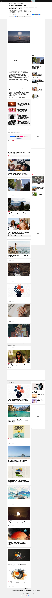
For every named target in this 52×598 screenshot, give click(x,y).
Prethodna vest (12, 129)
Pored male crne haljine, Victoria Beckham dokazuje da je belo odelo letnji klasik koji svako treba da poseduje (18, 345)
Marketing (14, 593)
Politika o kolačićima (29, 593)
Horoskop (18, 132)
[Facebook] (21, 595)
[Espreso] (19, 592)
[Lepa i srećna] (26, 592)
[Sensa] (32, 592)
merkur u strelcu (13, 132)
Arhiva (38, 593)
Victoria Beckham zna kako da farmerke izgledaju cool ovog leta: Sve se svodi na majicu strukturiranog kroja (18, 343)
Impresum (17, 593)
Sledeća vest (26, 129)
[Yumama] (35, 592)
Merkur (9, 132)
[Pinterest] (27, 595)
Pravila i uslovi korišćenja (22, 593)
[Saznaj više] (43, 174)
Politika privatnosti (35, 593)
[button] (29, 14)
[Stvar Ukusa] (39, 592)
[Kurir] (12, 592)
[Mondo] (15, 592)
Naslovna (10, 3)
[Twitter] (23, 595)
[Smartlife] (29, 592)
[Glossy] (23, 592)
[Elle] (2, 1)
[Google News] (29, 595)
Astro (12, 3)
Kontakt (26, 593)
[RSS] (30, 595)
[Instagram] (25, 595)
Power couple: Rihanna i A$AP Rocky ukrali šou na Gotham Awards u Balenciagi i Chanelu (18, 236)
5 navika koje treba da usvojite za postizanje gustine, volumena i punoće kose (18, 258)
